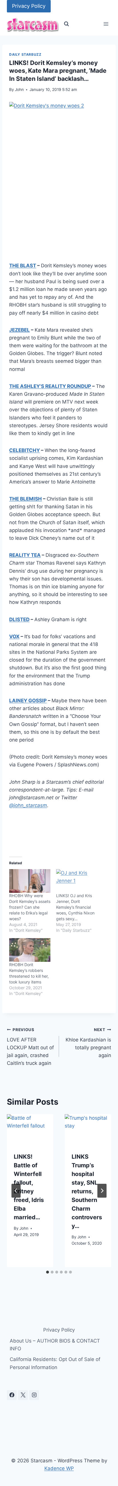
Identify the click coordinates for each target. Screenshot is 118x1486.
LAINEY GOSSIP (28, 700)
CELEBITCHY (24, 450)
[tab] (47, 1272)
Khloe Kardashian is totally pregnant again (88, 1042)
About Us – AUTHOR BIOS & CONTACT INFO (55, 1344)
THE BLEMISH (25, 499)
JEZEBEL (19, 330)
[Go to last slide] (16, 1191)
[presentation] (30, 1129)
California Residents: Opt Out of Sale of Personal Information (55, 1363)
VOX (14, 636)
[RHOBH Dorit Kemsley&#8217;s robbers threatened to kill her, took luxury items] (29, 950)
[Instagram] (34, 1395)
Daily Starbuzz (25, 54)
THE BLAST (22, 265)
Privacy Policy (29, 6)
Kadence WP (59, 1468)
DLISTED (19, 619)
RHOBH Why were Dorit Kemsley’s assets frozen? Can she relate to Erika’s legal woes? (29, 907)
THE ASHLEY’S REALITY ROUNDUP (50, 386)
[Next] (102, 1191)
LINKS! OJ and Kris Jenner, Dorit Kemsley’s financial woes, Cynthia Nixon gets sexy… (75, 907)
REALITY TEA (25, 555)
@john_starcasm (28, 805)
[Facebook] (12, 1395)
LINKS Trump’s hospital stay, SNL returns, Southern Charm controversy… (87, 1191)
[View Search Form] (66, 24)
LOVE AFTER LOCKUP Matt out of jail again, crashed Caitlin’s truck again (30, 1046)
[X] (23, 1395)
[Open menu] (106, 24)
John (19, 89)
